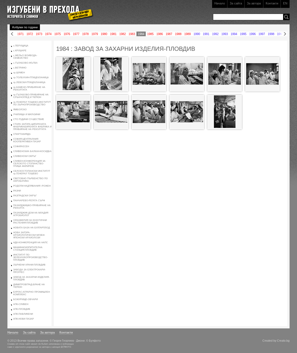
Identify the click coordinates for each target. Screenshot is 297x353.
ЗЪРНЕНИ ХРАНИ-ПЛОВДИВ (29, 264)
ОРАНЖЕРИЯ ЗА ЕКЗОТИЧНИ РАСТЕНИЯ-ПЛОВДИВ (30, 221)
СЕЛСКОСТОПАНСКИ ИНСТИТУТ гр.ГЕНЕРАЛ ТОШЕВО (31, 172)
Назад (12, 34)
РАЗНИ (17, 190)
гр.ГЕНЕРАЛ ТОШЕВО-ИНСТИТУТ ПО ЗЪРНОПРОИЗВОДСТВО (32, 103)
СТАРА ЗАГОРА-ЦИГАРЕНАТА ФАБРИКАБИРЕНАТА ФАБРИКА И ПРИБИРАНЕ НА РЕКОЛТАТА (32, 126)
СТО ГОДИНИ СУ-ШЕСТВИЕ (28, 119)
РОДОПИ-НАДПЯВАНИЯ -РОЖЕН (32, 186)
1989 (187, 34)
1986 (159, 34)
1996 (252, 34)
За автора (254, 3)
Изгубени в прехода (48, 10)
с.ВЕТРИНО (19, 67)
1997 (261, 34)
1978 (85, 34)
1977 (76, 34)
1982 (122, 34)
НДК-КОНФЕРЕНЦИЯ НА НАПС (30, 242)
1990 (197, 34)
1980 (104, 34)
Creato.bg (283, 340)
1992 (215, 34)
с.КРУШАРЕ (19, 50)
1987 (169, 34)
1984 (141, 34)
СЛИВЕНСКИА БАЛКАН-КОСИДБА (32, 151)
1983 (132, 34)
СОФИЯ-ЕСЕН (21, 146)
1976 (67, 34)
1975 (57, 34)
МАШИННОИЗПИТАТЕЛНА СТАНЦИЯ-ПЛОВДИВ (27, 248)
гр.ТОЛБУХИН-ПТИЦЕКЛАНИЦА (31, 77)
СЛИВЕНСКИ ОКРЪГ (24, 156)
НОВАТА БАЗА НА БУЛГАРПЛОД (31, 227)
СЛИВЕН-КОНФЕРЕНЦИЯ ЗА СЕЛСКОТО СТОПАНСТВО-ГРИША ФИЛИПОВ (29, 163)
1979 (94, 34)
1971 (20, 34)
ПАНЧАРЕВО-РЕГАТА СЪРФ (29, 200)
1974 (48, 34)
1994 (234, 34)
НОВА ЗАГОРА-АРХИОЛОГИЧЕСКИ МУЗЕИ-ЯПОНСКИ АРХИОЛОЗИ (29, 235)
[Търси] (286, 17)
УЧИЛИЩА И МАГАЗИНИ (26, 114)
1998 (271, 34)
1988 (178, 34)
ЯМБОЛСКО (20, 109)
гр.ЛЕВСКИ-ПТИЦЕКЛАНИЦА (29, 82)
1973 (39, 34)
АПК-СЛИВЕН (20, 304)
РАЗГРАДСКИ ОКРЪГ (25, 195)
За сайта (236, 3)
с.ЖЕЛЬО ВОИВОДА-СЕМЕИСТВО (25, 56)
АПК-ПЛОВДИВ (21, 309)
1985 (150, 34)
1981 (113, 34)
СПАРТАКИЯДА (22, 134)
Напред (285, 34)
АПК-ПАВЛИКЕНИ (23, 314)
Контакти (272, 3)
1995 (243, 34)
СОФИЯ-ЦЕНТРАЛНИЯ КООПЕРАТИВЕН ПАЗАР (27, 140)
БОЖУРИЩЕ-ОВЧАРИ (25, 299)
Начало (219, 3)
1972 (29, 34)
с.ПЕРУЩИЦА (20, 45)
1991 (206, 34)
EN (285, 3)
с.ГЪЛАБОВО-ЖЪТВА (25, 63)
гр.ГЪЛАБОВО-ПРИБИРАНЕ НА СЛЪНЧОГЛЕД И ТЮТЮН (30, 95)
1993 (224, 34)
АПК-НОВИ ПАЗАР (23, 318)
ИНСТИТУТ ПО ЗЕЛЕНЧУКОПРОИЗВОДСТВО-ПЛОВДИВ (30, 257)
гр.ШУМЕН (19, 72)
